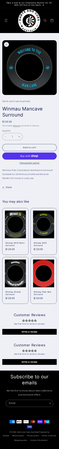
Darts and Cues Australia (28, 432)
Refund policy (18, 436)
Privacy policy (33, 436)
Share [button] (9, 187)
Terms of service (49, 436)
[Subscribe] (50, 403)
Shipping (16, 126)
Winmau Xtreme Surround (13, 293)
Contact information (39, 440)
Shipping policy (20, 440)
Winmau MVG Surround (40, 244)
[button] (6, 20)
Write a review (29, 332)
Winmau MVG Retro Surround (15, 244)
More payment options (29, 163)
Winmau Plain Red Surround (42, 293)
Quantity (6, 131)
